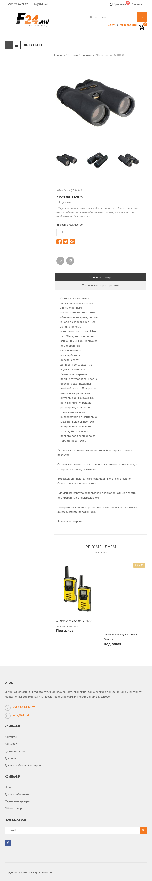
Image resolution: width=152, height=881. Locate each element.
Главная (59, 55)
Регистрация (128, 24)
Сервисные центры (17, 801)
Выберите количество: (69, 224)
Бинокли (86, 55)
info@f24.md (40, 4)
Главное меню (33, 45)
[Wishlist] (60, 261)
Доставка (10, 758)
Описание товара (100, 277)
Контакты (11, 736)
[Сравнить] (70, 261)
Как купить (11, 743)
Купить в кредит (15, 751)
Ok (143, 830)
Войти (112, 24)
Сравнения (121, 4)
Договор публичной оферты (23, 765)
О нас (8, 787)
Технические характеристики (101, 285)
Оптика (73, 55)
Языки (136, 4)
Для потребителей (17, 794)
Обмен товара (14, 808)
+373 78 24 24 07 (18, 4)
